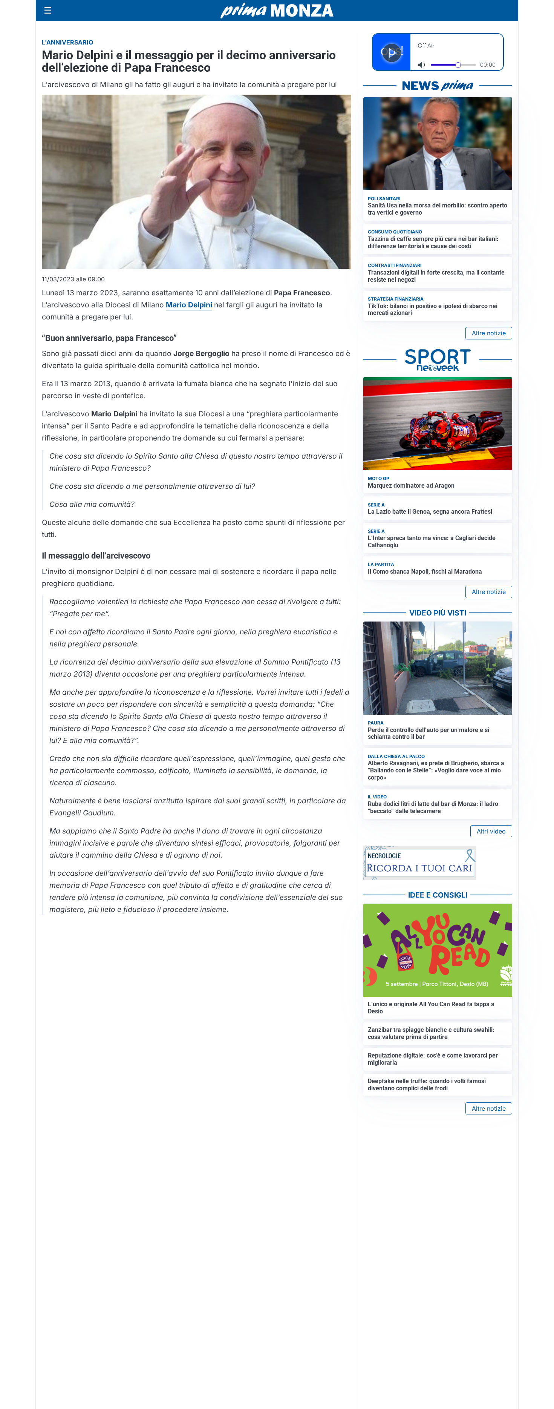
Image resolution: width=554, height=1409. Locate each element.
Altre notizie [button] (489, 333)
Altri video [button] (491, 831)
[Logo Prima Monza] (277, 10)
